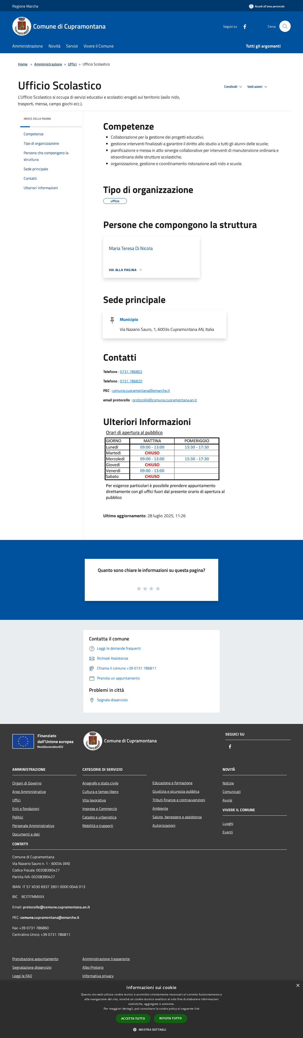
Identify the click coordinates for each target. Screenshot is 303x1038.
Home (22, 64)
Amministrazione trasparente (106, 959)
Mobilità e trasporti (97, 825)
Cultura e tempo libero (100, 791)
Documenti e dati (26, 834)
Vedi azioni (255, 86)
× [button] (297, 985)
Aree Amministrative (29, 791)
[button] (151, 1029)
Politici (17, 817)
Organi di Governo (26, 783)
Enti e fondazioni (25, 808)
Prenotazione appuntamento (35, 959)
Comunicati (232, 791)
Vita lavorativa (94, 800)
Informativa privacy (98, 976)
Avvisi (227, 800)
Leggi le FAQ (22, 976)
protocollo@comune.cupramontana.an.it (165, 400)
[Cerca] (285, 26)
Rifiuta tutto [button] (170, 1018)
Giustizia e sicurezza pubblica (175, 791)
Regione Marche (25, 6)
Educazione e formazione (172, 783)
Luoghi (228, 823)
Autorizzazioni (163, 825)
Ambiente (160, 808)
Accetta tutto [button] (133, 1018)
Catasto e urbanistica (99, 817)
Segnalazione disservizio (31, 967)
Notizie (228, 783)
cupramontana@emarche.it (56, 917)
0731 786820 (131, 381)
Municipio (129, 319)
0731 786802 (131, 371)
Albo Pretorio (92, 967)
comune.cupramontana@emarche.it (141, 390)
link (197, 1009)
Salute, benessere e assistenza (177, 817)
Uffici (72, 64)
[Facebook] (243, 26)
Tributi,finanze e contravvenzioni (178, 800)
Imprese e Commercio (99, 808)
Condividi (231, 86)
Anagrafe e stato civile (100, 783)
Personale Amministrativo (33, 825)
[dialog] (151, 1009)
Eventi (228, 832)
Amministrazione (48, 64)
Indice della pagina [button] (37, 118)
